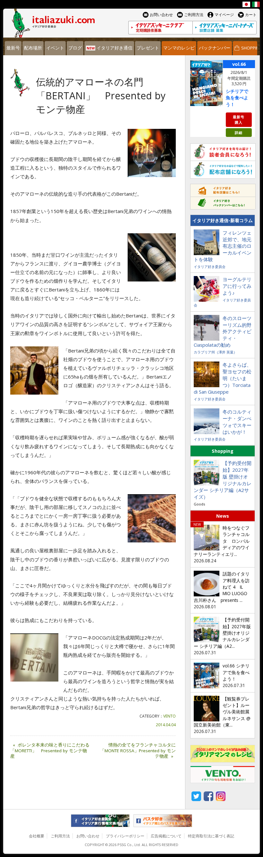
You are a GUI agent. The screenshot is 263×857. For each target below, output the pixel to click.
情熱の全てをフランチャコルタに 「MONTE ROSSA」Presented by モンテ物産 (137, 750)
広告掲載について (166, 836)
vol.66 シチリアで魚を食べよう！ (236, 672)
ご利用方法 (60, 836)
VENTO (169, 716)
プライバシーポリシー (125, 836)
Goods (199, 504)
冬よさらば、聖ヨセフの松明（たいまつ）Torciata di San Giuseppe (222, 378)
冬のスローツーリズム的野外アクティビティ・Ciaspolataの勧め (222, 331)
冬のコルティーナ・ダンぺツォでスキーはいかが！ (237, 421)
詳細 (238, 132)
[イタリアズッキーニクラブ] (160, 27)
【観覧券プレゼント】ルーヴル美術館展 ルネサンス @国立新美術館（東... (224, 712)
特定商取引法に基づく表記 (211, 836)
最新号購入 (238, 119)
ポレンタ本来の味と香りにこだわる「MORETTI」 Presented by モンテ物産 (49, 750)
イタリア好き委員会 (209, 266)
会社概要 (36, 836)
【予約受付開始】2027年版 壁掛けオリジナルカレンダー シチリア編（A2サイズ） (222, 480)
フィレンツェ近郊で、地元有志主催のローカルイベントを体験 (222, 246)
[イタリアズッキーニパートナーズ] (224, 27)
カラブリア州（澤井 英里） (215, 352)
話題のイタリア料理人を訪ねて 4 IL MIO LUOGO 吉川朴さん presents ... (223, 587)
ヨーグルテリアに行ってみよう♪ (237, 286)
